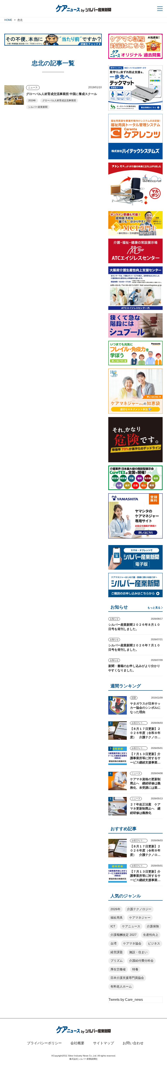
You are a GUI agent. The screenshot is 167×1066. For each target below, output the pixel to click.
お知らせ (114, 619)
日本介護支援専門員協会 (127, 978)
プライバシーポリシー (44, 1043)
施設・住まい (138, 952)
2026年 (115, 909)
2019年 (32, 100)
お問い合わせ (133, 1043)
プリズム (116, 960)
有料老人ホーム (121, 986)
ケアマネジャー (139, 917)
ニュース (33, 87)
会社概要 (77, 1043)
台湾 (113, 943)
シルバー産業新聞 (37, 107)
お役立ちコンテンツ (139, 723)
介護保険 (153, 926)
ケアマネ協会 (132, 943)
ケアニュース (131, 926)
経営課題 (116, 952)
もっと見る (153, 607)
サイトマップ (103, 1043)
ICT (112, 926)
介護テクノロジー (139, 909)
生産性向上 (150, 934)
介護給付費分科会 (141, 960)
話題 (134, 698)
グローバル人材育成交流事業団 (59, 100)
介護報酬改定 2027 (123, 934)
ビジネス (154, 943)
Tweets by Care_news (126, 999)
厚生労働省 (118, 969)
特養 (135, 969)
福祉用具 (116, 917)
